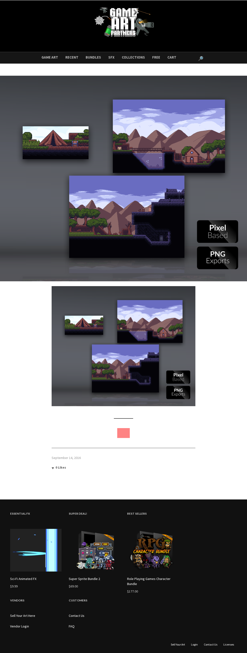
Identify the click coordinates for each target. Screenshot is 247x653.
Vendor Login (19, 626)
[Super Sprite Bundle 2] (94, 550)
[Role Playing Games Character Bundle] (152, 550)
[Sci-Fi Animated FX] (36, 550)
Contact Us (76, 615)
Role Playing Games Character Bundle (149, 581)
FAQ (72, 626)
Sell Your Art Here (22, 615)
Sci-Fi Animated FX (23, 579)
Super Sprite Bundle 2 (84, 579)
